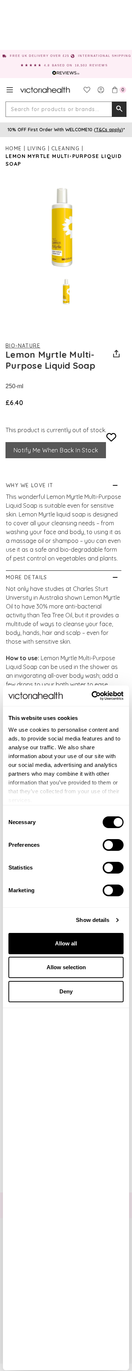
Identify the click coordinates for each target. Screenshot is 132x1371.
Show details (92, 920)
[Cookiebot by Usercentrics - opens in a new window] (93, 696)
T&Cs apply (108, 129)
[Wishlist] (87, 90)
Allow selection (66, 967)
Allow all (66, 943)
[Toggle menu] (9, 90)
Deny (66, 991)
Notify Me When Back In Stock (56, 450)
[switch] (113, 845)
